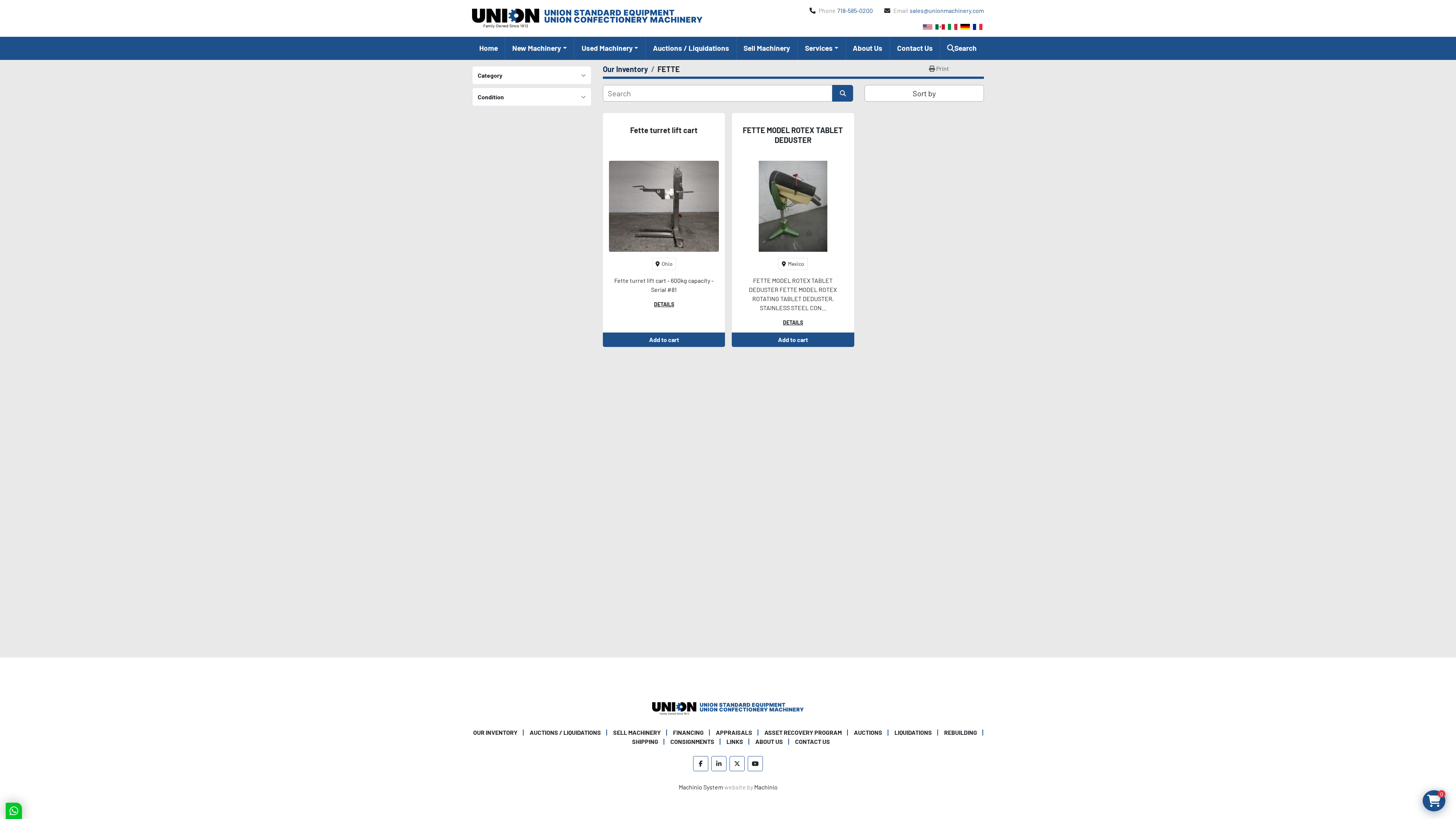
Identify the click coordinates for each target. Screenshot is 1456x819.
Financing (688, 732)
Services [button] (819, 48)
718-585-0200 (855, 10)
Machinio (766, 787)
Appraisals (734, 732)
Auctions (868, 732)
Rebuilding (960, 732)
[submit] (842, 93)
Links (734, 741)
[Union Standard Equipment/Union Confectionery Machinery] (728, 707)
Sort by (924, 93)
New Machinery (536, 48)
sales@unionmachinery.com (947, 10)
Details (664, 304)
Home (488, 48)
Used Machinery (607, 48)
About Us (867, 48)
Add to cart (664, 339)
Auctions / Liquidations (691, 48)
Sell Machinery (767, 48)
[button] (539, 48)
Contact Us (915, 48)
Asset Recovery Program (803, 732)
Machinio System (701, 787)
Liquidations (913, 732)
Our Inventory (495, 732)
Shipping (645, 741)
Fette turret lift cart (664, 130)
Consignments (692, 741)
